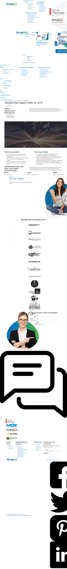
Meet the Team (29, 57)
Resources (2, 78)
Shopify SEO (30, 8)
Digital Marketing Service (28, 0)
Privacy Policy (10, 514)
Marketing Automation (32, 14)
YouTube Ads (41, 10)
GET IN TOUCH (16, 178)
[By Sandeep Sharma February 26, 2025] (42, 36)
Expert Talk (38, 444)
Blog (27, 36)
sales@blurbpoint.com (55, 460)
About (24, 55)
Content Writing (31, 19)
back (1, 66)
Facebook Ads (42, 6)
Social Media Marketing (22, 449)
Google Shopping (42, 7)
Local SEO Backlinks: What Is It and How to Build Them (42, 43)
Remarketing (41, 11)
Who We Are (10, 445)
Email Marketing (31, 18)
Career (29, 60)
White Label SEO (21, 455)
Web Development (31, 22)
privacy (42, 324)
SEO (27, 2)
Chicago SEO (20, 450)
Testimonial (34, 32)
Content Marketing (31, 16)
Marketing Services (31, 13)
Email (47, 449)
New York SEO (21, 452)
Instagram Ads (42, 9)
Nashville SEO (20, 454)
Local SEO (30, 6)
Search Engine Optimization (8, 69)
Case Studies (28, 33)
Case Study (9, 105)
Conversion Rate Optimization (34, 17)
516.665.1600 (25, 62)
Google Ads (41, 5)
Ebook (33, 35)
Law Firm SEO (20, 457)
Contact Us (10, 448)
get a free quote (32, 62)
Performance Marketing (41, 2)
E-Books (38, 446)
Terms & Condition (21, 514)
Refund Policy (15, 514)
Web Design (30, 21)
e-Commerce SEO (31, 7)
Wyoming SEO (20, 453)
